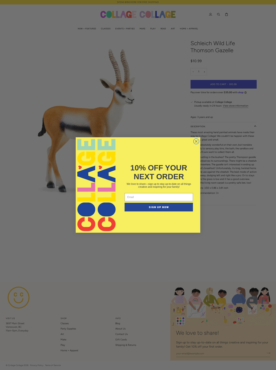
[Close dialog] (196, 141)
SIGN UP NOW (159, 207)
